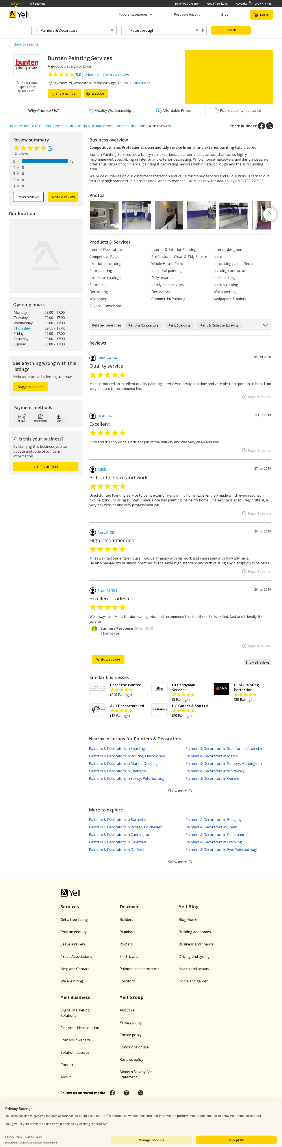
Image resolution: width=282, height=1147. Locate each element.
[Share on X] (269, 125)
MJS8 (102, 469)
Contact (67, 1064)
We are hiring (72, 981)
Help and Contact (75, 968)
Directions (141, 83)
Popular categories (133, 14)
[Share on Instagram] (126, 1093)
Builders (126, 919)
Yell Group (131, 997)
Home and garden (193, 981)
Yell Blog (189, 907)
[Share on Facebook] (261, 125)
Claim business (45, 466)
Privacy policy (131, 1022)
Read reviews (28, 197)
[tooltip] (202, 30)
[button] (112, 30)
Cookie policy (130, 1034)
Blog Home (188, 919)
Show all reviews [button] (257, 662)
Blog (224, 14)
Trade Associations (76, 956)
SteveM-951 (107, 590)
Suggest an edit (31, 386)
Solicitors (127, 981)
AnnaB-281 (107, 532)
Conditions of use (134, 1047)
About (66, 1077)
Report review (259, 397)
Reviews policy (131, 1059)
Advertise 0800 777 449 (253, 4)
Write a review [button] (63, 197)
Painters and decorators (140, 968)
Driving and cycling (194, 956)
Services (70, 907)
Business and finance (196, 944)
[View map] (46, 256)
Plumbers (127, 931)
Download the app (187, 4)
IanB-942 (105, 416)
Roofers (126, 944)
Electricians (129, 956)
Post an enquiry (74, 931)
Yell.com (16, 4)
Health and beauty (194, 968)
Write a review (117, 74)
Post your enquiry (187, 14)
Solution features (75, 1052)
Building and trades (195, 931)
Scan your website (76, 1040)
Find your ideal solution (80, 1027)
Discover (129, 907)
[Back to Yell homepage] (20, 14)
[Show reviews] (30, 149)
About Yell (128, 1010)
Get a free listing (217, 4)
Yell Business (37, 4)
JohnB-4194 (107, 358)
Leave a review (73, 944)
